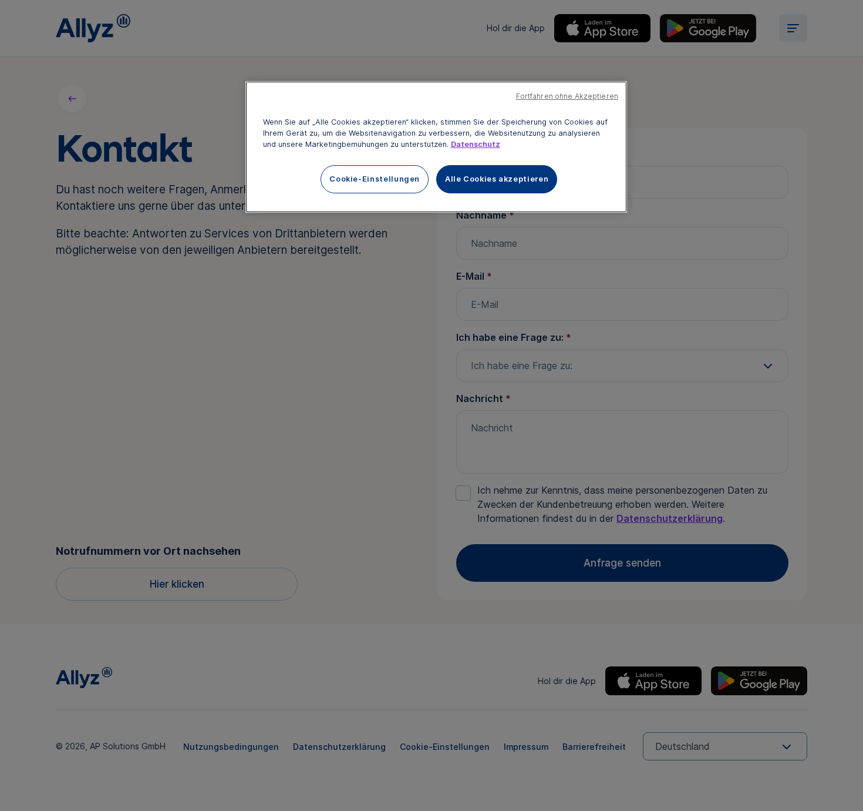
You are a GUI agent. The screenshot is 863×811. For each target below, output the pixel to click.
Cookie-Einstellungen (374, 179)
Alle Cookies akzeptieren (496, 179)
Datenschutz (475, 144)
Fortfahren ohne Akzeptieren (567, 96)
